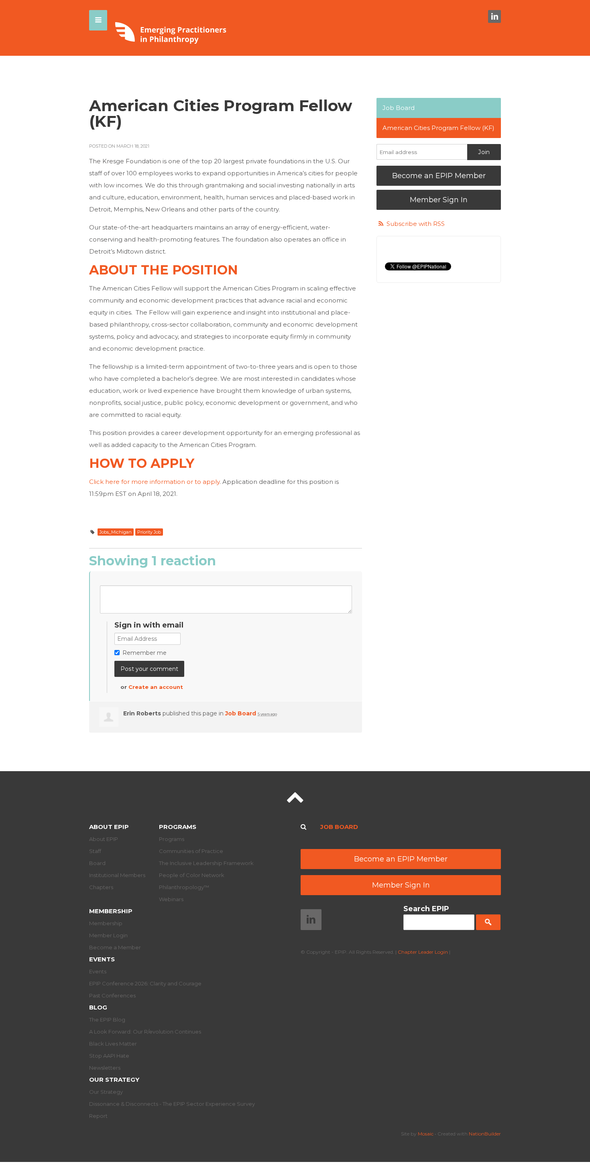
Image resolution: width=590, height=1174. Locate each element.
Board (97, 863)
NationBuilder (485, 1134)
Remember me (144, 652)
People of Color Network (191, 875)
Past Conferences (112, 995)
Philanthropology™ (184, 887)
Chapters (101, 887)
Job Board (240, 713)
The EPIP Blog (107, 1019)
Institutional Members (117, 875)
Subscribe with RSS (416, 223)
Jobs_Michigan (116, 532)
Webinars (171, 899)
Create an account (155, 687)
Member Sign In (439, 199)
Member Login (108, 935)
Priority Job (149, 532)
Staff (95, 851)
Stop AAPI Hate (109, 1055)
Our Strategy (114, 1079)
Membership (110, 911)
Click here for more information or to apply (154, 481)
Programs (177, 827)
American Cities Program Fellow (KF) (438, 128)
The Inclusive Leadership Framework (206, 863)
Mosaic (425, 1134)
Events (102, 959)
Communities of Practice (191, 851)
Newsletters (104, 1067)
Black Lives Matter (113, 1043)
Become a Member (115, 947)
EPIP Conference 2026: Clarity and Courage (145, 983)
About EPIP (109, 827)
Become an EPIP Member (439, 175)
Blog (98, 1007)
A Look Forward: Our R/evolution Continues (145, 1031)
